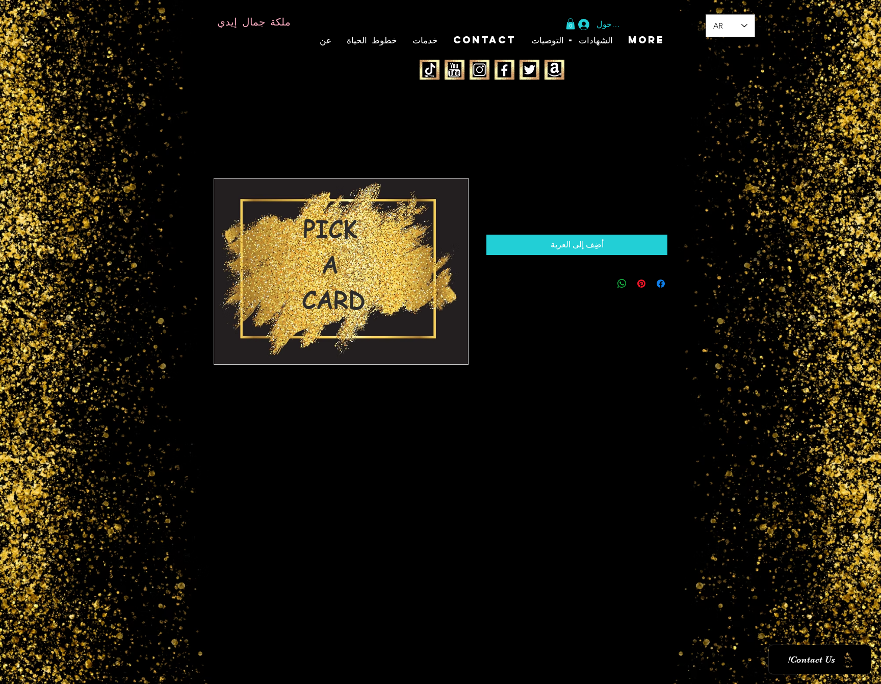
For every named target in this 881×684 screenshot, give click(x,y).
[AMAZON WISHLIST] (554, 70)
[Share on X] (603, 283)
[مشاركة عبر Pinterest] (641, 283)
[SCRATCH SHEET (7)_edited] (429, 70)
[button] (570, 24)
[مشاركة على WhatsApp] (622, 283)
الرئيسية (653, 141)
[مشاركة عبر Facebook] (661, 283)
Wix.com (254, 672)
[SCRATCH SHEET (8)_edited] (454, 70)
